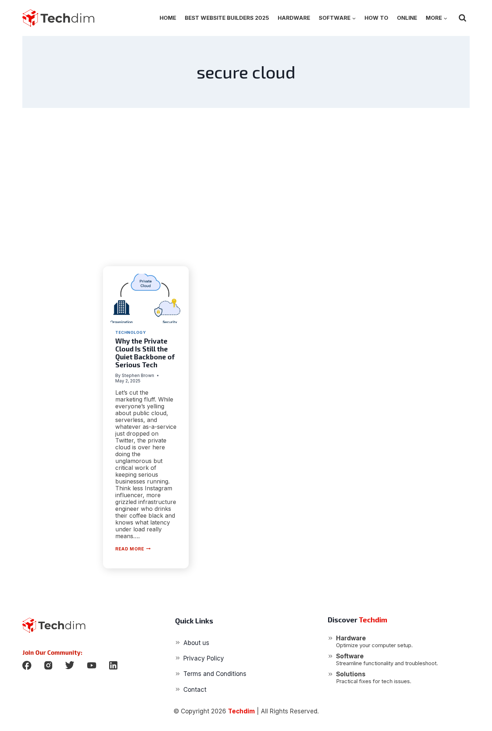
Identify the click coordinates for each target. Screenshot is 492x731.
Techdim (241, 711)
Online (407, 17)
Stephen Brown (138, 375)
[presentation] (146, 298)
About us (196, 642)
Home (168, 17)
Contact (194, 689)
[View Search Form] (462, 18)
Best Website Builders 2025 (227, 17)
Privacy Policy (203, 658)
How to (376, 17)
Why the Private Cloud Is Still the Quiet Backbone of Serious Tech (145, 353)
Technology (130, 332)
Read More (133, 548)
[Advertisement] (246, 187)
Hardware (294, 17)
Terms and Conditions (214, 673)
